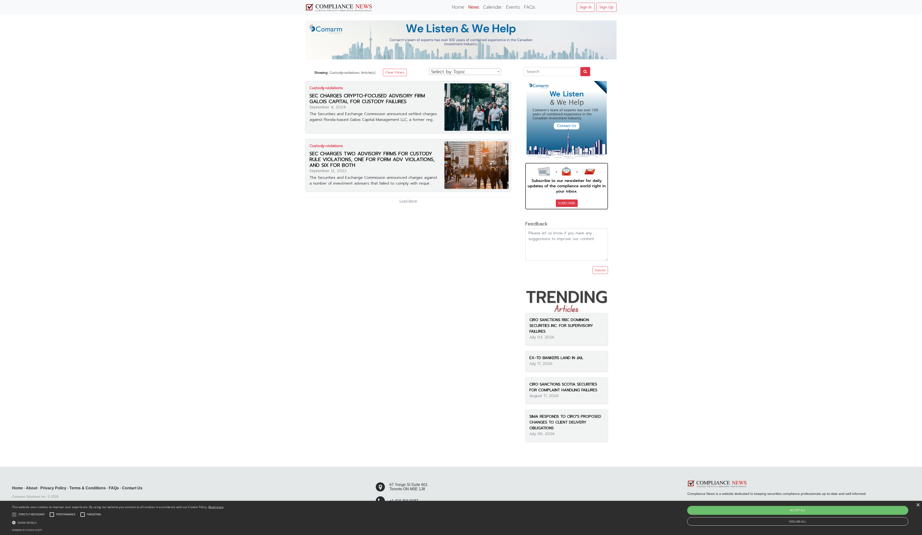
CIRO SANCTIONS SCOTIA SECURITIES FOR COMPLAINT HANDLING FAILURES (563, 387)
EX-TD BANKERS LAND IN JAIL (556, 358)
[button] (118, 522)
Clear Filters (395, 72)
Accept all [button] (798, 510)
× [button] (918, 505)
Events (513, 7)
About (31, 488)
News (473, 7)
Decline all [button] (797, 521)
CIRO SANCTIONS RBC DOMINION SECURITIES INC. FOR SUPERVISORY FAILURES (561, 325)
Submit (600, 270)
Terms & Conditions (87, 488)
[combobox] (465, 71)
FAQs (529, 7)
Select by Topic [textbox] (448, 71)
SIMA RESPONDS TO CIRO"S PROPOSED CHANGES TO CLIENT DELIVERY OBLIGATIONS (565, 422)
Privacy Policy (53, 488)
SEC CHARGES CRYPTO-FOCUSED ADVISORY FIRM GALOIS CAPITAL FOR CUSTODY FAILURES (367, 98)
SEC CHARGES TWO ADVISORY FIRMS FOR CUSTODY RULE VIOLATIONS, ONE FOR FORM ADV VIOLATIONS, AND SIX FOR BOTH (372, 159)
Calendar (492, 7)
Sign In (586, 7)
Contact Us (132, 488)
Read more (216, 507)
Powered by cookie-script (27, 530)
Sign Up (606, 7)
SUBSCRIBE (567, 203)
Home (458, 7)
